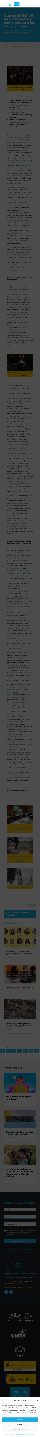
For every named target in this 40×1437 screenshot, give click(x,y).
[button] (37, 1400)
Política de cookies (10, 1434)
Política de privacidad (22, 1434)
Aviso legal (32, 1434)
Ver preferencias (20, 1430)
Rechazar (20, 1425)
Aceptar (20, 1419)
